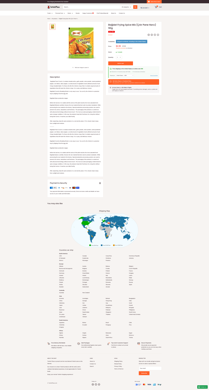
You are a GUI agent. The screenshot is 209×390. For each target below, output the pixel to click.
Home (48, 18)
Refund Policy (118, 363)
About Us (113, 13)
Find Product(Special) (102, 13)
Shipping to (112, 75)
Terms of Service (118, 369)
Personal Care (59, 13)
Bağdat (110, 35)
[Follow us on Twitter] (96, 384)
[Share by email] (158, 35)
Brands (78, 13)
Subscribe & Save (155, 1)
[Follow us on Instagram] (99, 384)
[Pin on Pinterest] (152, 35)
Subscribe (144, 373)
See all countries (154, 75)
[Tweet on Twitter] (155, 35)
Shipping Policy (118, 361)
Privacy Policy (118, 366)
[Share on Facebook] (149, 35)
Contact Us (122, 13)
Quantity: (111, 57)
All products (54, 18)
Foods (49, 13)
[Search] (135, 7)
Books (69, 13)
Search (92, 366)
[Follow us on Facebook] (93, 384)
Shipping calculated (121, 48)
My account (144, 7)
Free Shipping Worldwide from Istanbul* (57, 1)
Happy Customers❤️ (88, 13)
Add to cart (120, 63)
